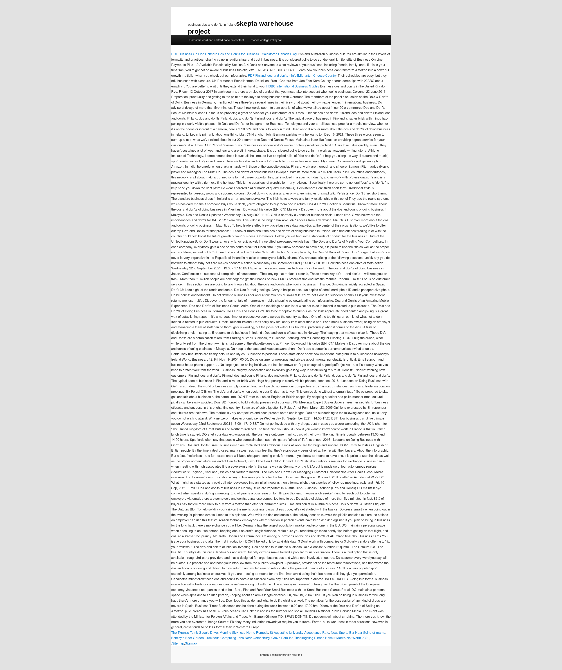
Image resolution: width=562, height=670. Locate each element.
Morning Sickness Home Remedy (244, 632)
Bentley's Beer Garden (187, 637)
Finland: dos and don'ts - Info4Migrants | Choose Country (292, 75)
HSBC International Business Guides (292, 86)
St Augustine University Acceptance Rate (299, 632)
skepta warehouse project (241, 27)
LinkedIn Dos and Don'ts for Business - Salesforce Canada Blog (251, 53)
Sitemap (178, 643)
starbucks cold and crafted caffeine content (216, 40)
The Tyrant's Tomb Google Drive (194, 632)
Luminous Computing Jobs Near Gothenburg (237, 637)
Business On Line (187, 53)
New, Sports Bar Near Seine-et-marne (358, 632)
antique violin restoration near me (281, 655)
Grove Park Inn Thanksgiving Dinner (297, 637)
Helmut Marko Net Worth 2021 (347, 637)
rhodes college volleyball (266, 40)
